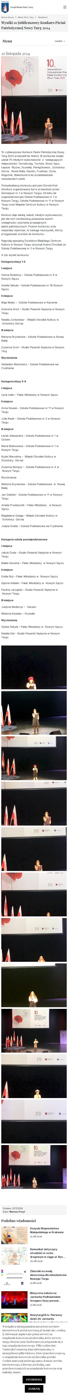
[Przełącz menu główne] (65, 7)
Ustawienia (34, 1379)
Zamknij (34, 1388)
